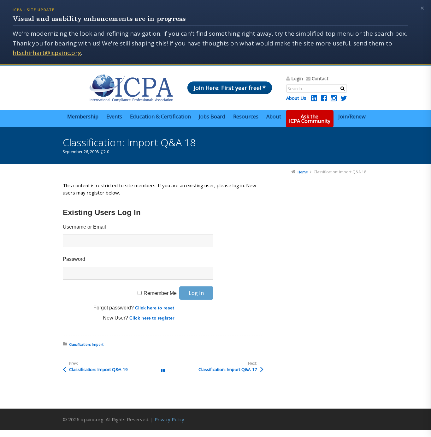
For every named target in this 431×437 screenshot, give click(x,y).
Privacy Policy (169, 419)
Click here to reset (154, 307)
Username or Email (84, 227)
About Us (296, 98)
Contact (320, 78)
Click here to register (151, 317)
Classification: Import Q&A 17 (227, 369)
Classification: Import (86, 344)
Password (74, 259)
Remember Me (160, 293)
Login (297, 78)
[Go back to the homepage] (131, 88)
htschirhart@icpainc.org (47, 53)
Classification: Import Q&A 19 (98, 369)
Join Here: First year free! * (230, 88)
